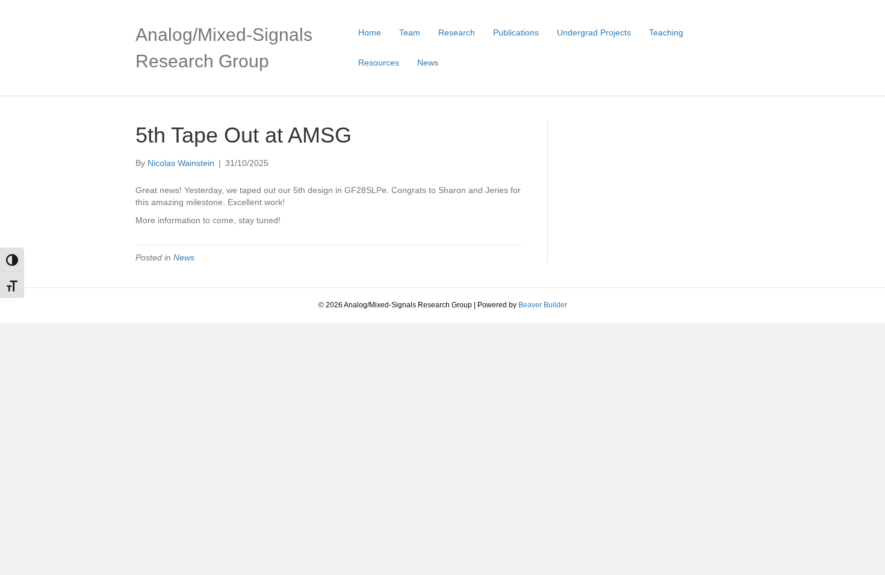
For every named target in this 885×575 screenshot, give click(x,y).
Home (369, 32)
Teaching (666, 32)
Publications (516, 32)
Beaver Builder (542, 305)
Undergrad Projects (594, 32)
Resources (378, 62)
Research (456, 32)
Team (409, 32)
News (427, 62)
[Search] (745, 47)
